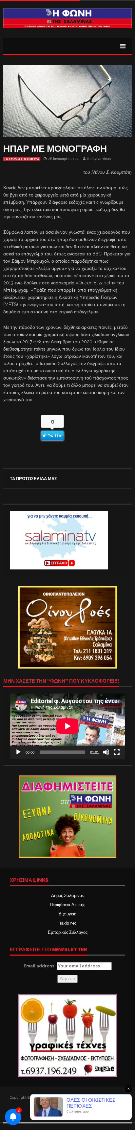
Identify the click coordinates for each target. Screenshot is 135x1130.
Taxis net (67, 923)
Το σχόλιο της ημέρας (22, 159)
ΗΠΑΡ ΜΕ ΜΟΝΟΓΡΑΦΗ (55, 148)
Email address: (40, 965)
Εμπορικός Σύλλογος (67, 932)
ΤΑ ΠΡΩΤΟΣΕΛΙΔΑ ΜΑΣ (33, 478)
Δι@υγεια (68, 913)
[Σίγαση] (106, 752)
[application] (67, 726)
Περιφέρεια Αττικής (67, 904)
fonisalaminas (99, 159)
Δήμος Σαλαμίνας (67, 895)
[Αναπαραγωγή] (18, 752)
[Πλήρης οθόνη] (116, 752)
